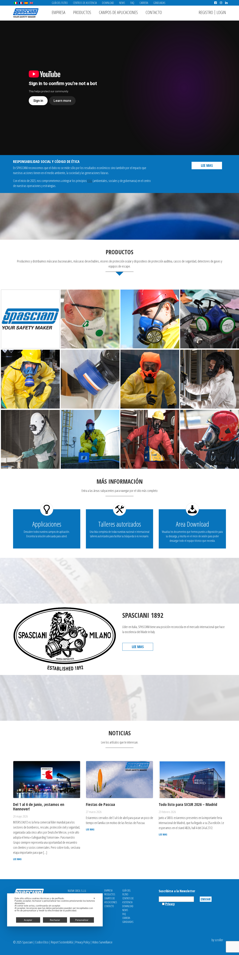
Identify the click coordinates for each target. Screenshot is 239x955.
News (122, 3)
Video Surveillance (102, 942)
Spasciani (25, 13)
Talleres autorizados (119, 524)
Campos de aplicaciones (118, 12)
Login (221, 12)
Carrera (143, 3)
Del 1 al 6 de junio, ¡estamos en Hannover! (38, 806)
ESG (89, 180)
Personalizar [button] (81, 920)
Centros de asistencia (85, 3)
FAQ (132, 3)
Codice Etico (42, 942)
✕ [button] (94, 898)
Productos (82, 12)
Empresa (58, 12)
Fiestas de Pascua (100, 804)
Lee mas (207, 165)
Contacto (154, 12)
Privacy (170, 904)
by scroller (217, 940)
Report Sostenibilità (62, 942)
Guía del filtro (60, 3)
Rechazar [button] (55, 920)
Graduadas (159, 3)
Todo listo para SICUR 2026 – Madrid (188, 804)
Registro (206, 12)
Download (108, 3)
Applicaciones (46, 524)
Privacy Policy (82, 942)
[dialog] (55, 909)
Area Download (192, 524)
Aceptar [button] (28, 920)
